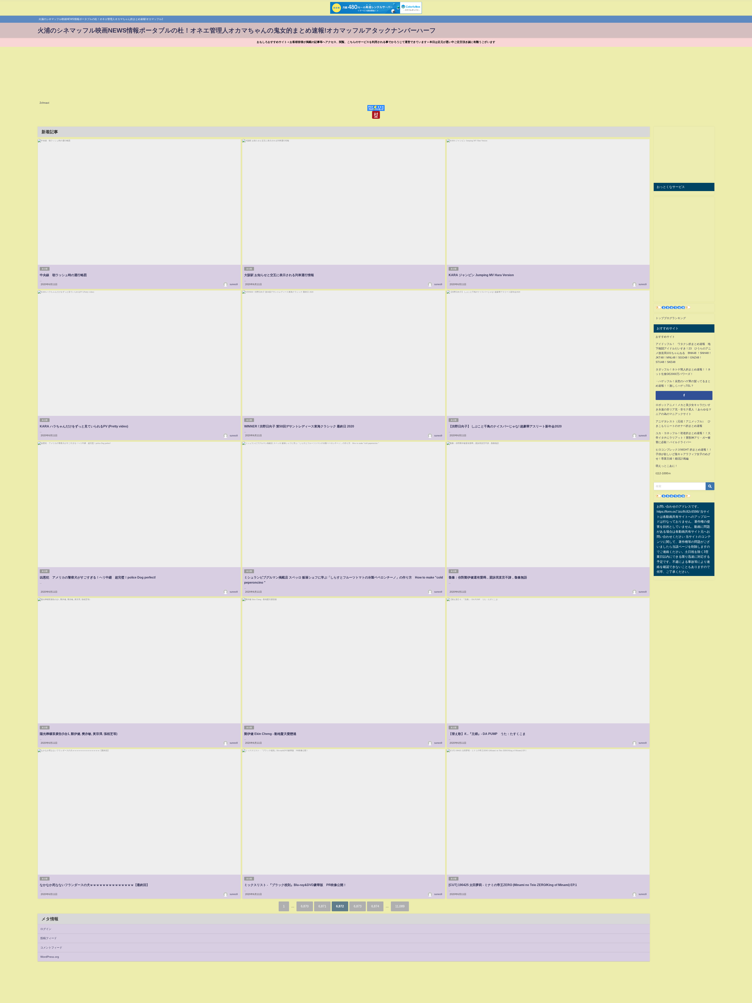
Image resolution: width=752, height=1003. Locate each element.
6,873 (358, 906)
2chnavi (44, 102)
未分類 (45, 269)
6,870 (305, 906)
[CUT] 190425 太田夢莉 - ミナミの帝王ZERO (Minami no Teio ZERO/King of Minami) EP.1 (513, 884)
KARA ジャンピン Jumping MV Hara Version (481, 275)
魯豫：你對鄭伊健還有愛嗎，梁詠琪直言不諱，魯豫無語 (488, 577)
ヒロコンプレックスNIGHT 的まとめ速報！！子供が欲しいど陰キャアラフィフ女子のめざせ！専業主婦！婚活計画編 (684, 454)
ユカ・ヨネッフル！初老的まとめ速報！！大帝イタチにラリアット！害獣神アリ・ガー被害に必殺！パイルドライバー (683, 437)
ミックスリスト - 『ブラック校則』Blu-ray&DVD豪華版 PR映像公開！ (295, 884)
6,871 (322, 906)
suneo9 (234, 284)
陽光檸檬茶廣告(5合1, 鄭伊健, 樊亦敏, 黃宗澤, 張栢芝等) (78, 733)
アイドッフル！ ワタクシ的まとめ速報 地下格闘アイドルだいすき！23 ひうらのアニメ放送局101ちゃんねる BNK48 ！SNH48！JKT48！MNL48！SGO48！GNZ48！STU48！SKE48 (683, 353)
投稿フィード (48, 938)
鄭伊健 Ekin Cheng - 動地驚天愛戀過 (270, 733)
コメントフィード (51, 947)
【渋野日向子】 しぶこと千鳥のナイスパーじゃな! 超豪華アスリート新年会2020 (505, 426)
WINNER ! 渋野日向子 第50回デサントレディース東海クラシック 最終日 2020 (299, 426)
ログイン (45, 929)
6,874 (375, 906)
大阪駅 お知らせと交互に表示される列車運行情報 (279, 275)
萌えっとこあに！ (667, 465)
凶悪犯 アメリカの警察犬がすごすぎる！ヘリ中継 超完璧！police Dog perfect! (98, 577)
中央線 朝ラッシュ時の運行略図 (63, 275)
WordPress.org (49, 956)
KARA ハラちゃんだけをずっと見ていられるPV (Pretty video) (84, 426)
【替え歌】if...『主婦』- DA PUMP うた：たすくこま (487, 733)
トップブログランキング (671, 318)
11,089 (400, 906)
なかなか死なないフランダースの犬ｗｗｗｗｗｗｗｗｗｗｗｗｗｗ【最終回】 (94, 884)
